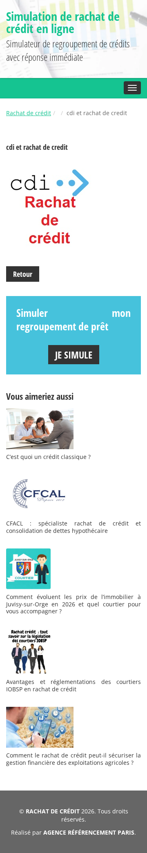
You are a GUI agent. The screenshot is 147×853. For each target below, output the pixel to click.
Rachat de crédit (28, 113)
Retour (22, 274)
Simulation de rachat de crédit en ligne (63, 22)
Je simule (73, 354)
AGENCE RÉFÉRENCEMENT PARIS (88, 832)
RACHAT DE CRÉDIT (53, 811)
